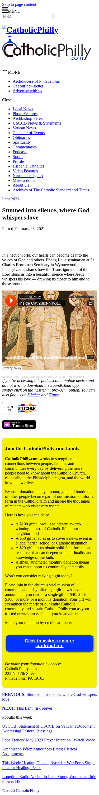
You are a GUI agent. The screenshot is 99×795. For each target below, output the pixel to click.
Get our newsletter (28, 86)
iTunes (54, 395)
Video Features (25, 171)
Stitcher (33, 395)
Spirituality (22, 142)
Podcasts (20, 152)
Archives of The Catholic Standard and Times (51, 190)
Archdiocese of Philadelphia (36, 81)
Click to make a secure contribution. (49, 643)
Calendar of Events (29, 132)
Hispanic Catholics (28, 166)
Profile (18, 161)
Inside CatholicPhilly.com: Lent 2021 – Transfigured (52, 376)
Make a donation (27, 180)
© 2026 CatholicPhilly (21, 790)
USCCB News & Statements (37, 123)
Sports (18, 156)
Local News (23, 109)
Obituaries (21, 137)
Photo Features (25, 113)
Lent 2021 (10, 199)
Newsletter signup (28, 175)
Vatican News (24, 128)
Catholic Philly (10, 376)
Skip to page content (19, 4)
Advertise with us (27, 91)
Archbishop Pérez (28, 118)
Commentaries (25, 147)
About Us (21, 185)
